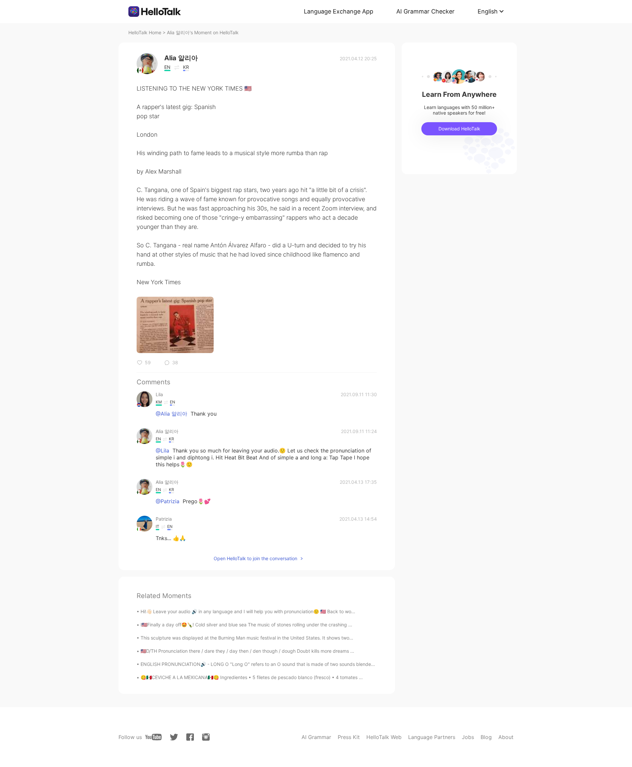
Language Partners (431, 737)
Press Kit (349, 737)
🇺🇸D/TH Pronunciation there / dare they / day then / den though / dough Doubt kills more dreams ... (247, 651)
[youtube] (153, 737)
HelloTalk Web (384, 737)
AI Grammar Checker (425, 11)
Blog (486, 737)
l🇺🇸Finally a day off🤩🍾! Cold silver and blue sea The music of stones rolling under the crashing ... (246, 624)
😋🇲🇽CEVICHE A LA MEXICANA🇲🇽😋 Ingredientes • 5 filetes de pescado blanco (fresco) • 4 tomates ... (252, 677)
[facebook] (190, 737)
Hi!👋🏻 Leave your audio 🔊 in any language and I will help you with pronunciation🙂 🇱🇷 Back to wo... (248, 611)
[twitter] (174, 737)
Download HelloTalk (459, 128)
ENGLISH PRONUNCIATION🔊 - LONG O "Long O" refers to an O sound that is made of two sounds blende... (258, 664)
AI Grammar (316, 737)
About (506, 737)
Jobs (468, 737)
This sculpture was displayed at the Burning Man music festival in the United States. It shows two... (247, 638)
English (488, 11)
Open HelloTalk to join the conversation (255, 558)
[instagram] (206, 737)
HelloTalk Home (144, 32)
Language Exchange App (338, 11)
